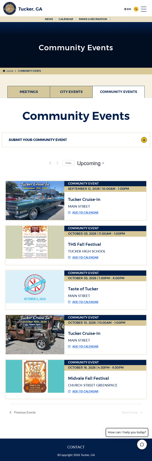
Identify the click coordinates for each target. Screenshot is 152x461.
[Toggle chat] (142, 444)
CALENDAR (66, 19)
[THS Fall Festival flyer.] (35, 242)
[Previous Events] (50, 163)
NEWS (49, 19)
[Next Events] (57, 163)
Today (68, 162)
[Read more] (35, 200)
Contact (76, 447)
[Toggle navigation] (144, 9)
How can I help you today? (127, 432)
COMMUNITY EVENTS (118, 92)
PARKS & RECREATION (93, 19)
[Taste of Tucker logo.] (35, 286)
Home (9, 71)
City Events (71, 92)
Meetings (29, 92)
